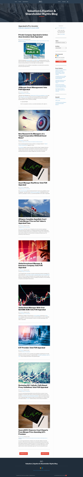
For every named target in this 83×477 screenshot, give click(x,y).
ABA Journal (57, 100)
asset (19, 316)
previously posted (23, 190)
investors (26, 96)
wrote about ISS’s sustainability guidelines (30, 395)
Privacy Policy (43, 470)
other (23, 96)
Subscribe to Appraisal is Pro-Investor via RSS (29, 28)
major (38, 60)
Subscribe (64, 1)
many (33, 60)
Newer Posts (24, 453)
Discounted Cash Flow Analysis (35, 438)
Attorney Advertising (36, 470)
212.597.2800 (62, 34)
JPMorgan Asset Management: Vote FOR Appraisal (32, 88)
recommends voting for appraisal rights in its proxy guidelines (37, 274)
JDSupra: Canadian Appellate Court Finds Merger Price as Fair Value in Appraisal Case (32, 221)
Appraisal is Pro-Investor (26, 93)
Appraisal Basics (25, 1)
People (20, 1)
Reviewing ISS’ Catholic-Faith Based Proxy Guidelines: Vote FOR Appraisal (33, 386)
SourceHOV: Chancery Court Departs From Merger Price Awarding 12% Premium (33, 432)
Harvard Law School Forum (60, 98)
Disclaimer (48, 470)
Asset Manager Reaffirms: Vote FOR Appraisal (32, 184)
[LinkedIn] (57, 55)
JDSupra (21, 229)
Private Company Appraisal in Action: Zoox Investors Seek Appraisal (33, 36)
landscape (28, 60)
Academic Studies (24, 141)
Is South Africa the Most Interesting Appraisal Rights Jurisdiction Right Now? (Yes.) (60, 85)
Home (16, 1)
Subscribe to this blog (60, 57)
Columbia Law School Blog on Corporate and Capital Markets (60, 103)
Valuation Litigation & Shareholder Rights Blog (41, 12)
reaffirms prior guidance (35, 192)
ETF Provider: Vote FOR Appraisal (31, 348)
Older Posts (45, 453)
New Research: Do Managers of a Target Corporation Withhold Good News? (32, 136)
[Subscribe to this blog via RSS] (56, 55)
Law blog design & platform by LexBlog (59, 475)
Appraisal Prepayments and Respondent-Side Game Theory (60, 81)
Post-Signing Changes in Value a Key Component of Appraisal (60, 90)
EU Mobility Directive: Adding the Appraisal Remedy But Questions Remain (60, 77)
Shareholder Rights (39, 141)
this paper (21, 147)
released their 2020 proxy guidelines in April (38, 95)
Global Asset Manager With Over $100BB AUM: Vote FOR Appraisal (32, 309)
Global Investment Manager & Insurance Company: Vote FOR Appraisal (30, 265)
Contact (59, 1)
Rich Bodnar (21, 39)
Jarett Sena (21, 436)
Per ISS (27, 398)
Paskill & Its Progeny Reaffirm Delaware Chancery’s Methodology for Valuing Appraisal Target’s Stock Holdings (60, 72)
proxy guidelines (37, 315)
